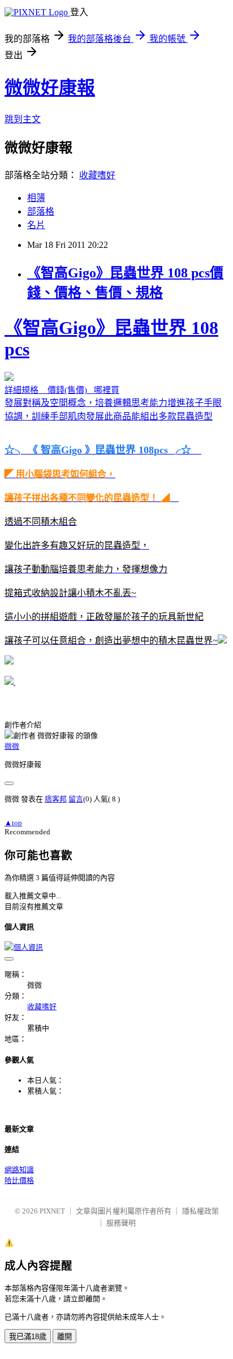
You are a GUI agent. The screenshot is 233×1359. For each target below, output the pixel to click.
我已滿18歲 (27, 1336)
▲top (13, 822)
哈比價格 (19, 1180)
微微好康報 (50, 88)
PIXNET (52, 1211)
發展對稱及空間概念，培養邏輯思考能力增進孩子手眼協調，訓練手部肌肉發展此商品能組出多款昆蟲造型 (113, 481)
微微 (12, 746)
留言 (75, 799)
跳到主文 (23, 119)
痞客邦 (56, 799)
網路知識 (19, 1169)
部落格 (40, 211)
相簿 (36, 198)
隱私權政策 (200, 1211)
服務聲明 (121, 1223)
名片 (36, 225)
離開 (64, 1336)
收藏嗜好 (97, 175)
